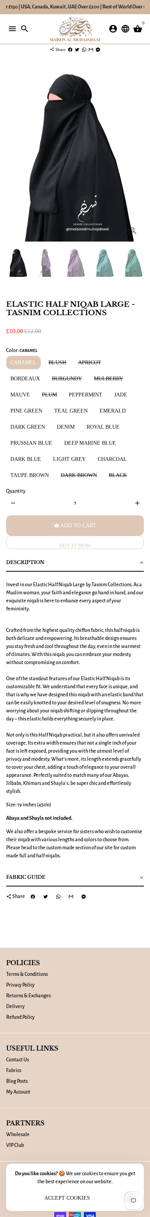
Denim (66, 427)
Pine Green (26, 411)
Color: (21, 350)
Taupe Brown (29, 475)
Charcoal (112, 459)
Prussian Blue (31, 443)
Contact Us (17, 1059)
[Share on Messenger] (98, 49)
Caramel (23, 362)
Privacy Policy (20, 985)
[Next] (137, 154)
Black (118, 475)
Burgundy (67, 379)
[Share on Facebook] (70, 49)
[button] (75, 563)
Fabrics (13, 1070)
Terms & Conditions (27, 974)
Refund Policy (20, 1017)
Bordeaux (25, 379)
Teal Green (71, 411)
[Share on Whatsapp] (84, 49)
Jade (120, 395)
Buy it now (75, 546)
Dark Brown (79, 475)
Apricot (89, 362)
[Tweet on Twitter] (77, 49)
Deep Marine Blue (90, 443)
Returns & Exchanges (28, 995)
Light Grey (69, 459)
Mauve (20, 395)
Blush (57, 362)
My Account (18, 1092)
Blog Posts (17, 1081)
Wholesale (18, 1134)
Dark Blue (25, 459)
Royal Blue (103, 427)
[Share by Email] (91, 49)
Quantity (15, 491)
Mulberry (108, 379)
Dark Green (27, 427)
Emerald (113, 411)
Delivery (15, 1006)
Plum (49, 395)
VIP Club (15, 1145)
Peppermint (85, 395)
